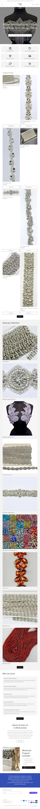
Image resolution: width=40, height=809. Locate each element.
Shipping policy (35, 805)
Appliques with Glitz (9, 805)
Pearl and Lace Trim (7, 474)
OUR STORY (20, 741)
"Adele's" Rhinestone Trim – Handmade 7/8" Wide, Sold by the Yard (11, 86)
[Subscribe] (20, 793)
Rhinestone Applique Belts (8, 512)
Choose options (11, 125)
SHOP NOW (20, 718)
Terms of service (30, 805)
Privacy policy (20, 805)
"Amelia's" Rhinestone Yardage (25, 246)
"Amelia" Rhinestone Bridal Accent (8, 197)
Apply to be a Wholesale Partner (28, 767)
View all (20, 316)
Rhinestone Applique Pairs (8, 437)
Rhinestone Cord (6, 663)
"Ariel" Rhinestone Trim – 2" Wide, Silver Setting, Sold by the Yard (28, 308)
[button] (2, 4)
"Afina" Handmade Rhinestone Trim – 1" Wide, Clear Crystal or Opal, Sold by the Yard (28, 121)
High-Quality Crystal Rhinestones (9, 550)
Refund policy (25, 805)
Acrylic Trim (5, 588)
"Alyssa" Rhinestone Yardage (24, 145)
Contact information (34, 806)
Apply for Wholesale (20, 38)
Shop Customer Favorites (20, 35)
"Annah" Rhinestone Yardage (7, 276)
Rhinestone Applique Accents (9, 399)
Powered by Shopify (14, 805)
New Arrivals (5, 361)
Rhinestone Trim (6, 625)
